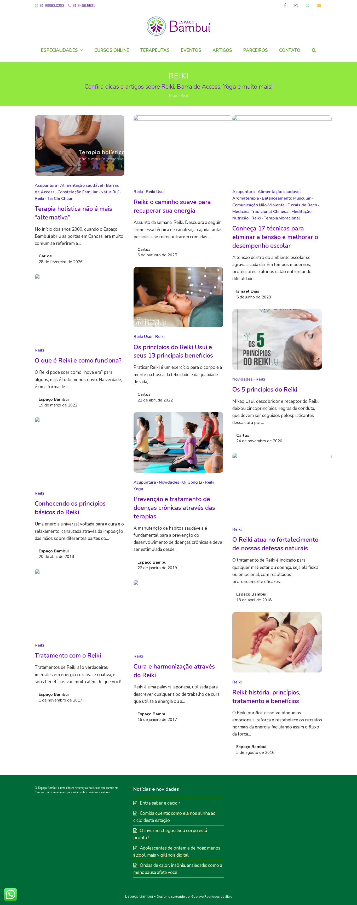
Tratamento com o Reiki (68, 655)
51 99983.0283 (51, 5)
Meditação (301, 211)
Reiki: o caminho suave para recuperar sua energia (172, 206)
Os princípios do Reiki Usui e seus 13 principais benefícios (173, 351)
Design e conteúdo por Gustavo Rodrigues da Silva (194, 896)
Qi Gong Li (192, 482)
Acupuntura (46, 185)
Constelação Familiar (77, 192)
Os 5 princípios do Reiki (264, 389)
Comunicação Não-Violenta (258, 205)
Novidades (242, 379)
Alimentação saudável (81, 185)
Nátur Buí (110, 192)
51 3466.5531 (83, 5)
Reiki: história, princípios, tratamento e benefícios (266, 696)
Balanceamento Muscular (286, 198)
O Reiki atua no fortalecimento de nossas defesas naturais (275, 543)
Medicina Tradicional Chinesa (260, 211)
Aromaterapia (245, 198)
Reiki (39, 198)
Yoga (138, 489)
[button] (314, 50)
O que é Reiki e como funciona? (78, 360)
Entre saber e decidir (160, 803)
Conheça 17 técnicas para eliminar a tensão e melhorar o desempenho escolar (275, 237)
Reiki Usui (155, 192)
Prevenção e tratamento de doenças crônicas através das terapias (174, 508)
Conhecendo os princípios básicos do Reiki (70, 507)
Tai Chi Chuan (60, 198)
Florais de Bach (302, 205)
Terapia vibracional (282, 218)
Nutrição (240, 218)
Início (173, 95)
